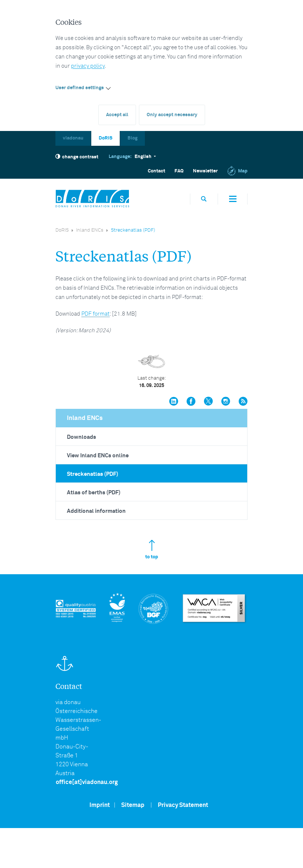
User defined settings (79, 87)
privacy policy (88, 66)
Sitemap (132, 805)
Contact (156, 171)
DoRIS (105, 138)
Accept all (117, 114)
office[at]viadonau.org (87, 782)
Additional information (96, 511)
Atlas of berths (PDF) (93, 492)
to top (151, 557)
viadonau (73, 138)
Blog (132, 138)
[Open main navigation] (233, 199)
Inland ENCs (89, 230)
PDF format (95, 314)
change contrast (80, 157)
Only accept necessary (172, 114)
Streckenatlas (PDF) (92, 474)
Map (243, 171)
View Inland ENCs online (98, 455)
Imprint (99, 805)
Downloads (81, 437)
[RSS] (243, 402)
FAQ (179, 171)
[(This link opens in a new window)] (173, 402)
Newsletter (205, 171)
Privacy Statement (183, 805)
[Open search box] (204, 199)
